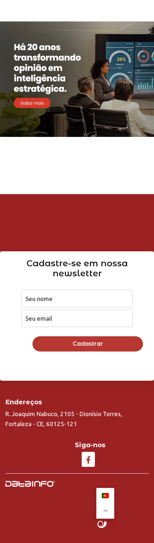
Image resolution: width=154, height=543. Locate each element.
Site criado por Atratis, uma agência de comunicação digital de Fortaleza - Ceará (102, 525)
